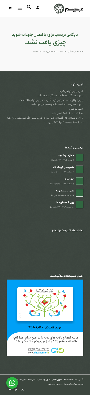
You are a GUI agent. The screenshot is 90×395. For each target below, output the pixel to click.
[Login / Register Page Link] (37, 8)
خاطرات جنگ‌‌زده (66, 156)
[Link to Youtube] (10, 390)
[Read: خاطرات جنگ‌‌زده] (79, 157)
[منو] (21, 9)
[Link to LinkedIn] (16, 390)
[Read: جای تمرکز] (79, 181)
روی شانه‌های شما (65, 203)
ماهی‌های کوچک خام (63, 167)
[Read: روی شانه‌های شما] (79, 204)
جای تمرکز (69, 179)
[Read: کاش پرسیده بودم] (79, 193)
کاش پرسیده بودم (65, 191)
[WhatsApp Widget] (12, 383)
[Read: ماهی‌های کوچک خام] (79, 169)
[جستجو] (28, 8)
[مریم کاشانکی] (52, 8)
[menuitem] (37, 8)
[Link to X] (22, 390)
